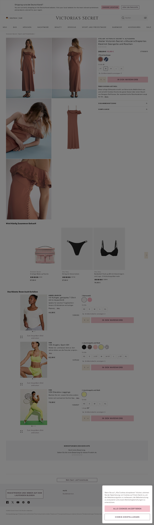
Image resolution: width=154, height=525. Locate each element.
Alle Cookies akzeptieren (127, 509)
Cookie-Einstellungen (127, 517)
